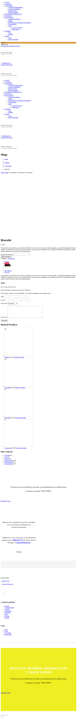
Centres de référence (14, 19)
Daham (7, 357)
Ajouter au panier (6, 256)
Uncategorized (9, 464)
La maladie (8, 4)
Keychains (8, 387)
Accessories (8, 166)
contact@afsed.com (6, 64)
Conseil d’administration (15, 7)
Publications (15, 29)
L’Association (9, 5)
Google (7, 261)
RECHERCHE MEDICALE (13, 14)
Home (6, 159)
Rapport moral (12, 11)
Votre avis (4, 317)
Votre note (4, 303)
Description (8, 270)
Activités (7, 455)
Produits (7, 162)
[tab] (40, 271)
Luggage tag (8, 448)
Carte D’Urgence (17, 27)
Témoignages (12, 24)
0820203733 (5, 581)
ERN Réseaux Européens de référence (19, 22)
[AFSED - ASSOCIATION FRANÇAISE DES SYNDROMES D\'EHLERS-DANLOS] (10, 46)
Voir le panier (5, 172)
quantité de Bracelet (6, 254)
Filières (10, 21)
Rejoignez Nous (5, 501)
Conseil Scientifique (14, 9)
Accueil (7, 2)
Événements (8, 16)
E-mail (3, 300)
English (10, 34)
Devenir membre (13, 12)
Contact (7, 36)
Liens (10, 26)
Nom (2, 296)
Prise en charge (9, 17)
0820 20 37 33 (7, 63)
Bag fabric (8, 418)
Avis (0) (7, 272)
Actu (9, 33)
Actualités (7, 31)
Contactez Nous (7, 613)
